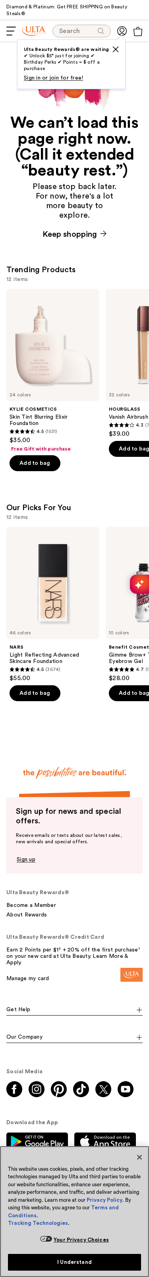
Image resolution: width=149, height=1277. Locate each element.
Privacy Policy (104, 1200)
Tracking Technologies (38, 1223)
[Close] (139, 1157)
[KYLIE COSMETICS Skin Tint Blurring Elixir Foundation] (52, 370)
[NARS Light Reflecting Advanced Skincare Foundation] (52, 604)
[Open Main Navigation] (11, 31)
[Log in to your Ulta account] (122, 31)
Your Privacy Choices (81, 1239)
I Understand (74, 1262)
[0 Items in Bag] (138, 31)
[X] (115, 49)
